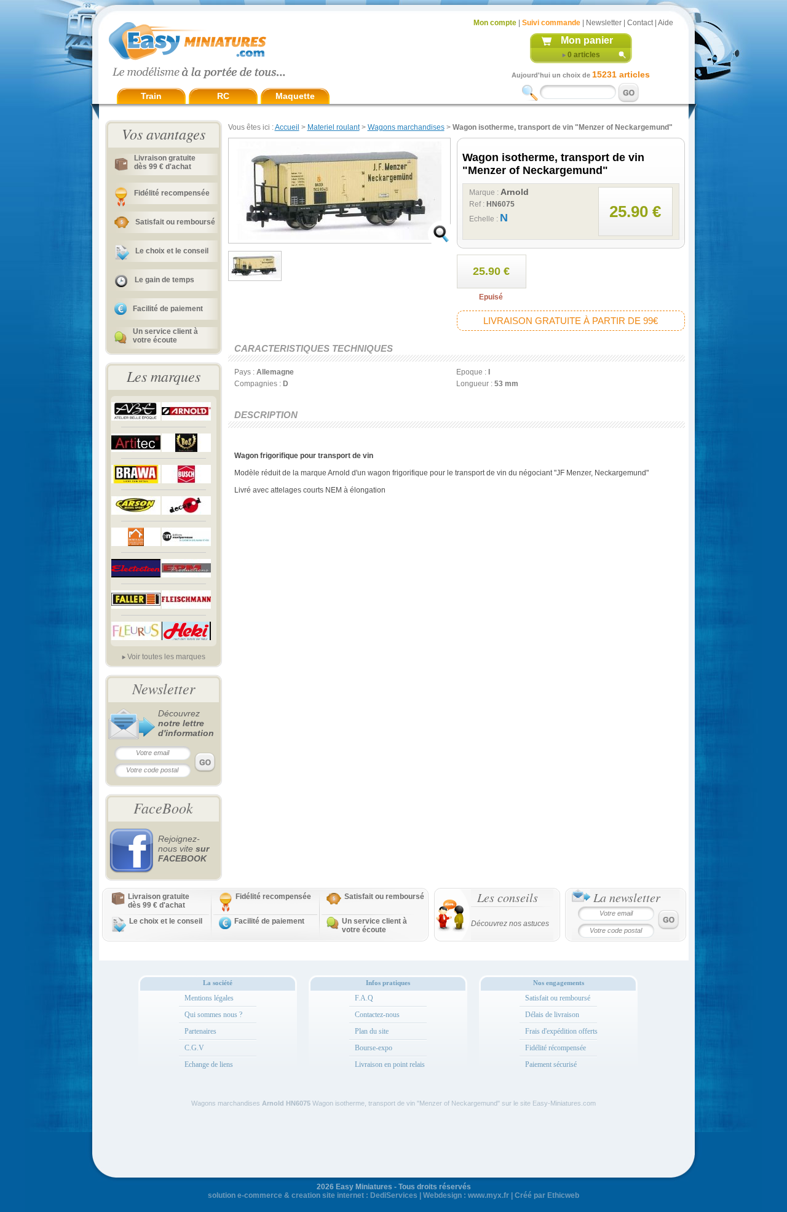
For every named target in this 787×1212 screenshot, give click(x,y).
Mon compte (494, 22)
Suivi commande (551, 22)
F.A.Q (364, 998)
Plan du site (372, 1031)
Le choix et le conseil (171, 251)
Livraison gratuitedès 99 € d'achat (165, 162)
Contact (640, 22)
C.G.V (194, 1048)
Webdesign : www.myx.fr (466, 1195)
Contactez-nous (377, 1014)
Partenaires (200, 1031)
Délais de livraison (552, 1014)
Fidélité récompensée (555, 1048)
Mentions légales (209, 998)
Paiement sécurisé (551, 1064)
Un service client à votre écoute (165, 335)
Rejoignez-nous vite (183, 848)
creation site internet (327, 1195)
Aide (665, 22)
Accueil (287, 127)
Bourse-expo (373, 1048)
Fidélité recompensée (172, 193)
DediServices (393, 1195)
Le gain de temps (164, 279)
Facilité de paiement (168, 308)
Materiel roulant (333, 127)
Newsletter (604, 22)
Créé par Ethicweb (547, 1195)
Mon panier (587, 40)
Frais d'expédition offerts (561, 1031)
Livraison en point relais (390, 1064)
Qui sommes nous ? (213, 1014)
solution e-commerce (245, 1195)
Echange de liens (208, 1064)
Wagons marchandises (406, 127)
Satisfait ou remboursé (175, 222)
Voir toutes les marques (166, 656)
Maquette (295, 96)
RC (223, 96)
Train (151, 96)
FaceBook (163, 807)
